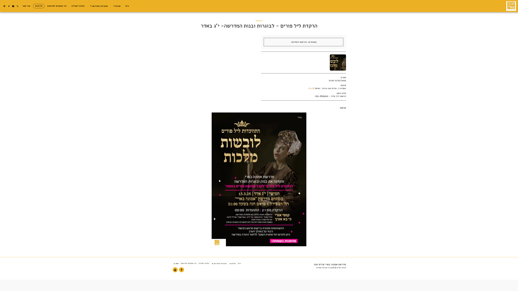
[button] (116, 6)
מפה (311, 88)
